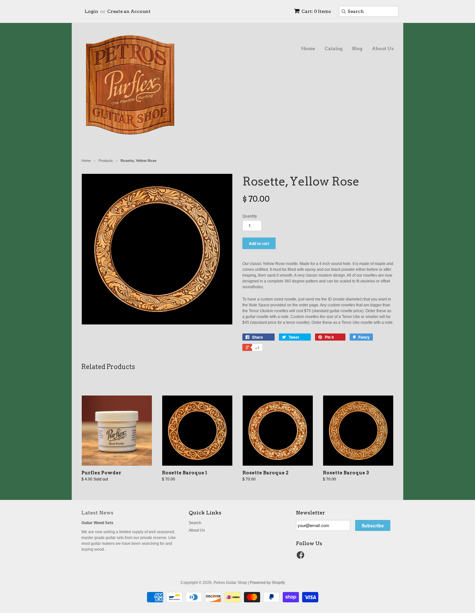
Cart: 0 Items (316, 11)
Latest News (97, 513)
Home (308, 48)
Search (195, 523)
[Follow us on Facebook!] (301, 557)
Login (91, 11)
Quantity (249, 216)
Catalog (334, 48)
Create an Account (129, 11)
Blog (357, 48)
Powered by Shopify (267, 582)
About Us (383, 48)
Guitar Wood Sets (97, 523)
